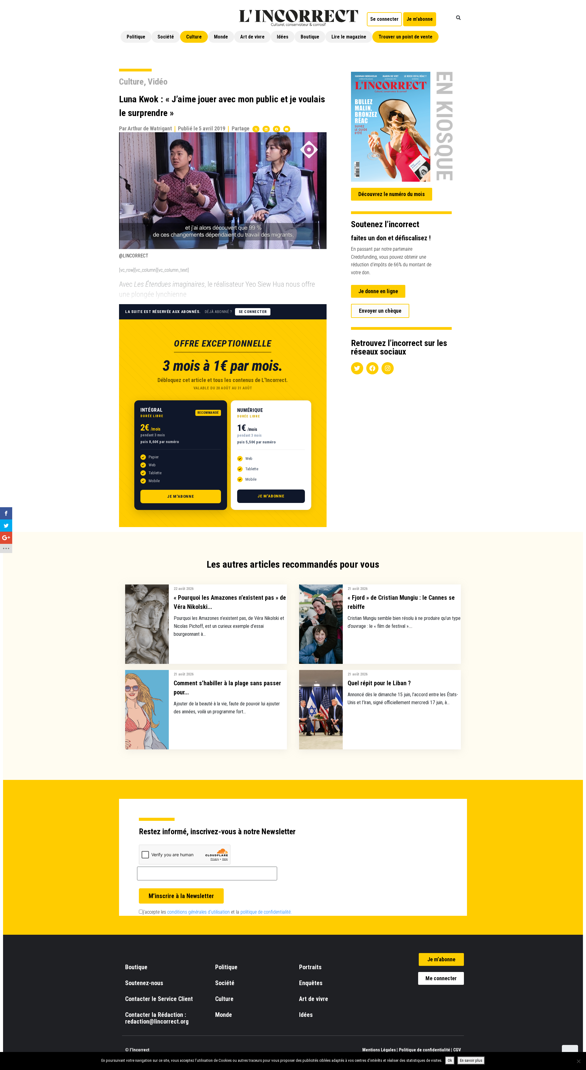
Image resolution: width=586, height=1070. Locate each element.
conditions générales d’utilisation (198, 912)
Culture (194, 37)
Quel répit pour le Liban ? (379, 683)
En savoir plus (471, 1060)
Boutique (310, 37)
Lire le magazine (348, 37)
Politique (136, 37)
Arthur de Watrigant (150, 128)
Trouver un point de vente (405, 37)
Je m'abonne (180, 496)
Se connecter (253, 312)
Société (165, 37)
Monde (221, 37)
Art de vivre (252, 37)
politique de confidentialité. (266, 912)
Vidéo (158, 82)
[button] (458, 17)
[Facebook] (372, 368)
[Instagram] (388, 368)
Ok (450, 1060)
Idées (282, 37)
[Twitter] (357, 368)
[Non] (578, 1061)
